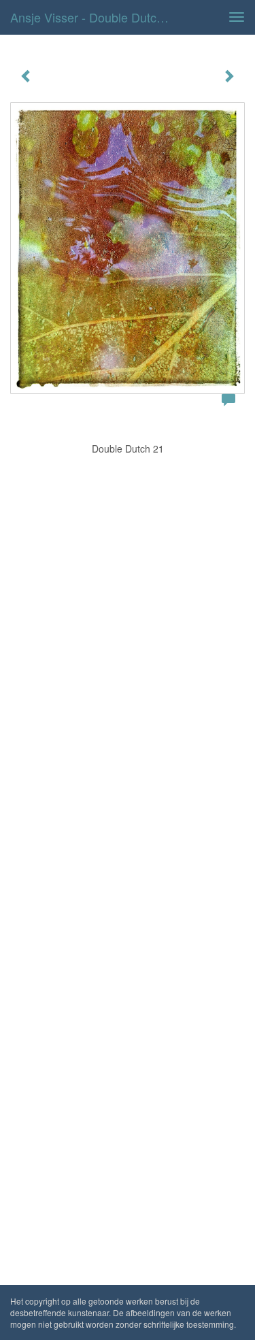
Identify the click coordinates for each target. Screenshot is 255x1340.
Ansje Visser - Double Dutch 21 (95, 17)
